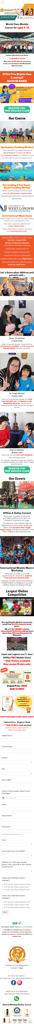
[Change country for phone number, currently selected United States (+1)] (4, 798)
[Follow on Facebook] (13, 982)
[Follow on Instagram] (19, 982)
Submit (5, 912)
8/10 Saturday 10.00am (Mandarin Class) (17, 884)
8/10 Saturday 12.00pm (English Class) (16, 887)
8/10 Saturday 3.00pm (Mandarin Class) (17, 890)
